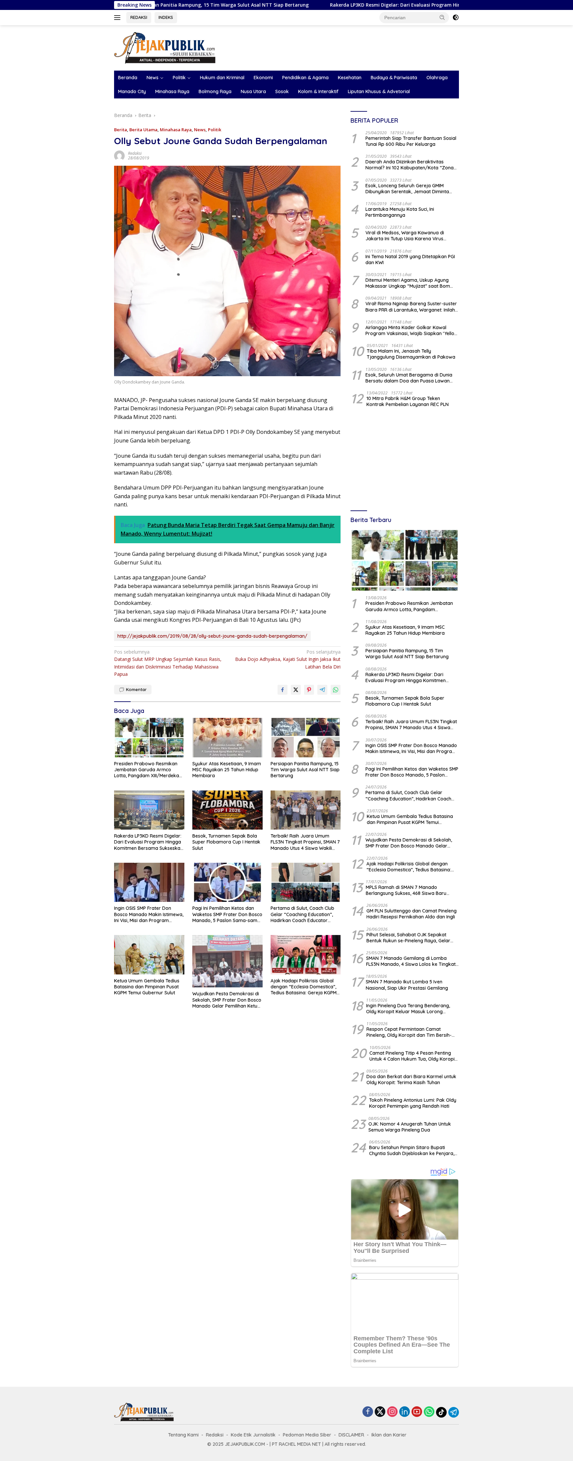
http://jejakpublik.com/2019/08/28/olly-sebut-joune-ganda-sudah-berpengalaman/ (212, 636)
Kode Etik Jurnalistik (253, 1435)
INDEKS (166, 17)
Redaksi (135, 153)
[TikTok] (441, 1412)
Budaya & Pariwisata (394, 78)
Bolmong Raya (215, 91)
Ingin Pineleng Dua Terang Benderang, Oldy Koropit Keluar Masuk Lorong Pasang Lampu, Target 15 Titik (408, 1009)
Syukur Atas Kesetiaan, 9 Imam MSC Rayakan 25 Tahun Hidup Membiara (226, 770)
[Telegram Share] (322, 690)
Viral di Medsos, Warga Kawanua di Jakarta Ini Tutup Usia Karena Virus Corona (404, 236)
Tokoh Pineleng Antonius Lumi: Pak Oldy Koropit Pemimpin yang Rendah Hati (412, 1103)
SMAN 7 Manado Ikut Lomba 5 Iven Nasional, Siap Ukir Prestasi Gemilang (407, 985)
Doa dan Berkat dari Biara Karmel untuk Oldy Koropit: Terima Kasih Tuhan (411, 1079)
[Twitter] (380, 1412)
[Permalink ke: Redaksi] (119, 155)
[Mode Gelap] (455, 17)
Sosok (282, 91)
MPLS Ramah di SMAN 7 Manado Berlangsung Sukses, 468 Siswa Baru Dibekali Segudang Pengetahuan (406, 890)
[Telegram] (453, 1412)
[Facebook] (367, 1412)
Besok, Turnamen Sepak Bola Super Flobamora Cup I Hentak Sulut (226, 842)
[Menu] (118, 17)
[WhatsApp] (429, 1412)
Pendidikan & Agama (305, 78)
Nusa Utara (253, 91)
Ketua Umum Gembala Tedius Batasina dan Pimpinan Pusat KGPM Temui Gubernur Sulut (146, 987)
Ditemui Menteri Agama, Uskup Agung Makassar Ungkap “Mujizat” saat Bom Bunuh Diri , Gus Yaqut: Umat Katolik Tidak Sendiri (412, 283)
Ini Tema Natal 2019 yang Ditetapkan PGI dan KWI (410, 259)
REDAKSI (138, 17)
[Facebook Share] (282, 690)
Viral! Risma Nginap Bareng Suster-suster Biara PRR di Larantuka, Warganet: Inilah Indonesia (411, 307)
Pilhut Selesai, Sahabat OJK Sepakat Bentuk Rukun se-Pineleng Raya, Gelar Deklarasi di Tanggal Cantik (408, 938)
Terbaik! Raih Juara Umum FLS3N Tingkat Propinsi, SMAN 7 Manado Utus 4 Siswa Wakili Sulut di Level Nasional (305, 842)
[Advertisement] (404, 459)
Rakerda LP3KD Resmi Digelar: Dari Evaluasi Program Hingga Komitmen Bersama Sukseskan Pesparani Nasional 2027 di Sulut (402, 5)
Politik (179, 78)
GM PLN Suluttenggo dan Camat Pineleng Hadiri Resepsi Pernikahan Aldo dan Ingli (411, 914)
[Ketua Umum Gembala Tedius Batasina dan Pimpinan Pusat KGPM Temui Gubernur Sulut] (149, 954)
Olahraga (437, 78)
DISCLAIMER (351, 1435)
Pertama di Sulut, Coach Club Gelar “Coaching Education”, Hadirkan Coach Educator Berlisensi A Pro (302, 914)
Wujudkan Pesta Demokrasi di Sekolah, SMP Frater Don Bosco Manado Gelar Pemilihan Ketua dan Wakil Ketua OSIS (226, 1000)
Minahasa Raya (172, 91)
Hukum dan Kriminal (222, 78)
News (153, 78)
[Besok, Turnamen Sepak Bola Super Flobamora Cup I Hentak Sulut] (227, 810)
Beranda (127, 78)
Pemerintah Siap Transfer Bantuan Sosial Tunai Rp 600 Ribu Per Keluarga (410, 141)
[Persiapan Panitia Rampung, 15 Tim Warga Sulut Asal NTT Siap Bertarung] (306, 737)
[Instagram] (392, 1412)
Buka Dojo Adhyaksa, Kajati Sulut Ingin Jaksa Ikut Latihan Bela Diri (288, 659)
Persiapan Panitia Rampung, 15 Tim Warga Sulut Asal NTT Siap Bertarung (305, 770)
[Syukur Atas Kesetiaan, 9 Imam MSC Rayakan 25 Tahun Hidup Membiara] (227, 737)
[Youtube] (417, 1412)
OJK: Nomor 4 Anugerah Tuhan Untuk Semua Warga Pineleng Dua (409, 1127)
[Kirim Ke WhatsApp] (336, 690)
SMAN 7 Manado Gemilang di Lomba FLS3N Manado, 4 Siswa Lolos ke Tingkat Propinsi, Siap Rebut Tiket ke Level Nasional (411, 961)
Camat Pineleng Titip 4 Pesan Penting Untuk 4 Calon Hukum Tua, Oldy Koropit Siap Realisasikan (412, 1056)
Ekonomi (263, 78)
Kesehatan (349, 78)
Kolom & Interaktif (318, 91)
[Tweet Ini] (296, 690)
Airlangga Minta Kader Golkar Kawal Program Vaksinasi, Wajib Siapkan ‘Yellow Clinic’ (411, 330)
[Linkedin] (404, 1412)
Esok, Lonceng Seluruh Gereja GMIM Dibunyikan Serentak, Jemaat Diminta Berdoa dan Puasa (407, 189)
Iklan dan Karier (389, 1435)
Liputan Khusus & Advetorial (379, 91)
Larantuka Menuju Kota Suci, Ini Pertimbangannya (399, 212)
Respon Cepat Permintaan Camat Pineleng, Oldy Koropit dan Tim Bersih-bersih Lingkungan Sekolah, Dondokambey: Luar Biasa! (409, 1032)
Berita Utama (143, 130)
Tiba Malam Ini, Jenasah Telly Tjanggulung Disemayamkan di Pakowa (411, 354)
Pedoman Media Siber (307, 1435)
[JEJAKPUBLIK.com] (165, 47)
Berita (120, 130)
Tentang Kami (183, 1435)
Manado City (132, 91)
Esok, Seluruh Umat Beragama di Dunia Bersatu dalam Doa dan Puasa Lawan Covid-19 (408, 378)
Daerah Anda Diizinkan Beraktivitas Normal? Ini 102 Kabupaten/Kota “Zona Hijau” (409, 165)
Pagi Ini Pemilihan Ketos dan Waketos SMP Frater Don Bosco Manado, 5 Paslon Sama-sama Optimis (227, 914)
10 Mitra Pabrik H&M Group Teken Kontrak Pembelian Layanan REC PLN (407, 401)
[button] (442, 17)
